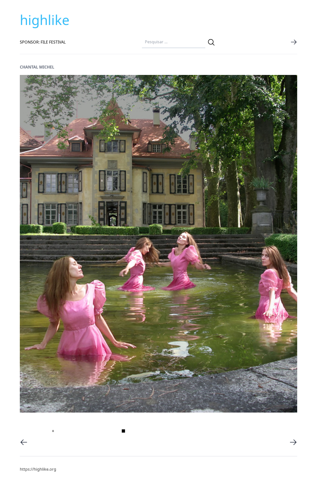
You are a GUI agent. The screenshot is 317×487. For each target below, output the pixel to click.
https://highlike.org (38, 469)
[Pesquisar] (211, 42)
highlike (44, 20)
